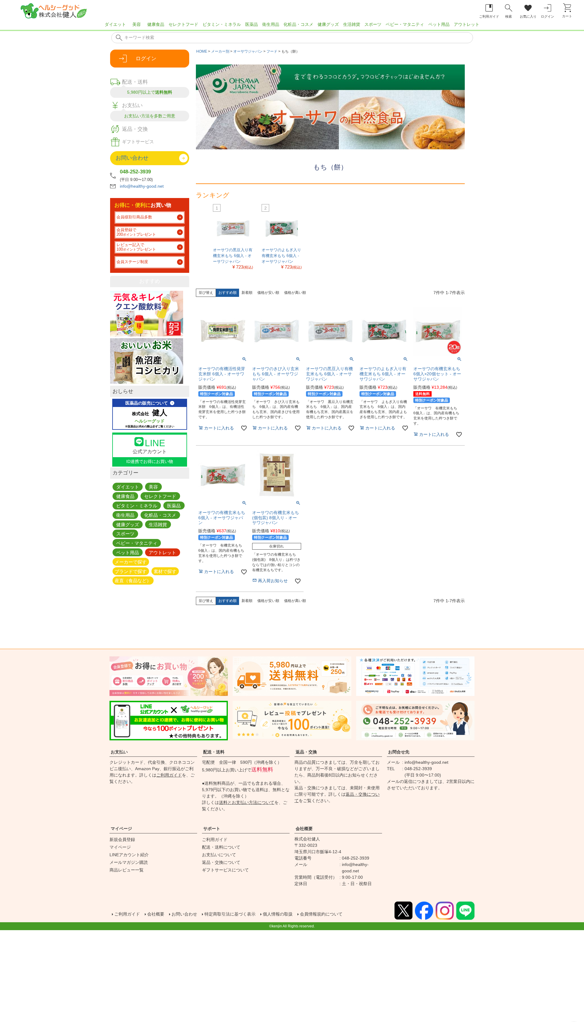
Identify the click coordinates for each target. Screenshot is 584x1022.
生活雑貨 (351, 24)
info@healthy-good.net (142, 186)
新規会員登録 (122, 839)
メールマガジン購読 (128, 862)
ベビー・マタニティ (405, 24)
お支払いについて (219, 854)
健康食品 (155, 24)
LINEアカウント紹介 (129, 854)
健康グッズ (328, 24)
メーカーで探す (131, 561)
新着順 (247, 292)
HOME (201, 51)
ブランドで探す (131, 571)
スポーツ (372, 24)
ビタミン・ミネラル (222, 24)
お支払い (119, 751)
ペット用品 (439, 24)
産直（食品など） (133, 580)
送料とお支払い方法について (246, 802)
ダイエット (115, 24)
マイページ (121, 828)
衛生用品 (270, 24)
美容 (136, 24)
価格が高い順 (295, 292)
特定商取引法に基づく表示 (229, 914)
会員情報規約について (321, 914)
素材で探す (165, 571)
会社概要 (304, 828)
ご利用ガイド (169, 775)
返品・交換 (306, 751)
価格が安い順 (268, 292)
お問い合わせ (184, 914)
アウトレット (466, 24)
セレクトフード (183, 24)
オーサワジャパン (247, 51)
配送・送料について (221, 847)
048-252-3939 (135, 172)
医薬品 (251, 24)
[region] (292, 26)
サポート (211, 828)
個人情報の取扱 (278, 914)
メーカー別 (220, 51)
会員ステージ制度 (132, 262)
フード (271, 51)
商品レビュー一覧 (126, 869)
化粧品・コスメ (298, 24)
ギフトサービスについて (225, 869)
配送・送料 (213, 751)
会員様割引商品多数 (134, 217)
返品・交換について (221, 862)
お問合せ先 (398, 751)
